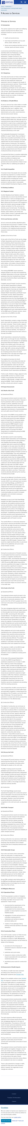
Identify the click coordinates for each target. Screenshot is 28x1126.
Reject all (14, 1120)
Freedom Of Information (14, 1097)
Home (2, 6)
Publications (8, 6)
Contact (14, 1093)
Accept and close (6, 1120)
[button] (21, 2)
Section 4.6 (19, 974)
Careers (14, 1101)
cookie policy (17, 1117)
